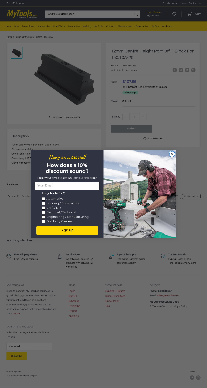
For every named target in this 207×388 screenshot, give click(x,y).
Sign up (67, 230)
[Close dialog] (172, 154)
